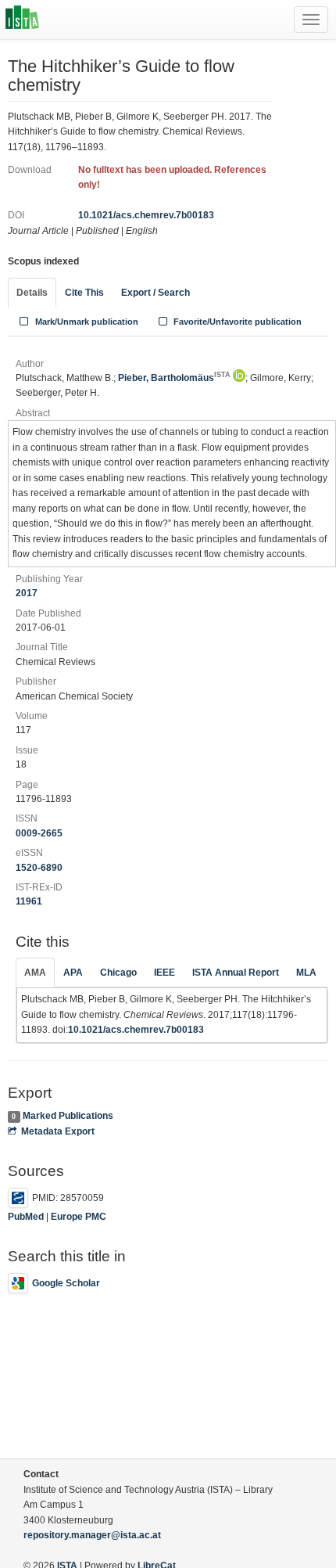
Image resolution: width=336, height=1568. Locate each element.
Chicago (118, 972)
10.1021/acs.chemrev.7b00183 (146, 215)
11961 (29, 901)
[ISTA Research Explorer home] (22, 19)
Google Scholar (66, 1283)
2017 (27, 593)
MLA (306, 972)
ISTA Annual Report (235, 972)
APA (73, 972)
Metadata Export (58, 1131)
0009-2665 (39, 833)
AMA (35, 972)
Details (32, 292)
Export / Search (155, 292)
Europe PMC (78, 1216)
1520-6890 (39, 867)
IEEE (164, 972)
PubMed (26, 1216)
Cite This (84, 292)
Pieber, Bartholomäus (174, 377)
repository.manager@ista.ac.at (92, 1535)
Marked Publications (68, 1115)
